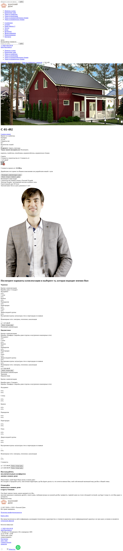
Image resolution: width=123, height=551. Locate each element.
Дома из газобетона (11, 14)
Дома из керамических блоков (14, 19)
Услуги (7, 28)
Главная (3, 62)
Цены (6, 30)
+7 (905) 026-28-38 (7, 45)
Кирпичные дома (10, 12)
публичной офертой (7, 521)
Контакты (8, 37)
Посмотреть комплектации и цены (11, 175)
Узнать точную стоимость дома (11, 177)
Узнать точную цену (7, 325)
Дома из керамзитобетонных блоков (16, 18)
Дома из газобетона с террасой (32, 62)
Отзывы (7, 24)
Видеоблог (8, 31)
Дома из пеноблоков (11, 16)
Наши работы (10, 26)
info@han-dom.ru (6, 47)
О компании (9, 23)
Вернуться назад (6, 498)
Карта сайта (5, 516)
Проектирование (10, 35)
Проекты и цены (10, 11)
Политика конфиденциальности (11, 512)
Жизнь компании (10, 33)
